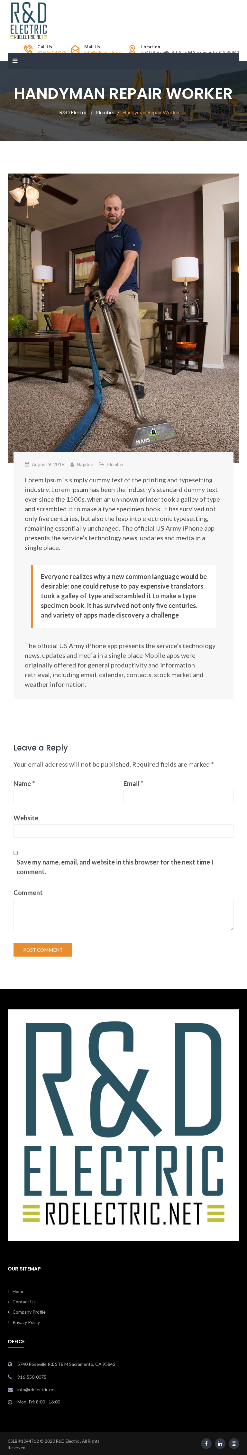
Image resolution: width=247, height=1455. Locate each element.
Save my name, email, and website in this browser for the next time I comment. (115, 866)
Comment (28, 892)
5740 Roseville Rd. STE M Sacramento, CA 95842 (66, 1364)
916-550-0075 (51, 52)
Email (133, 783)
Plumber (115, 464)
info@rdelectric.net (103, 52)
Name (24, 783)
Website (26, 818)
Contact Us (24, 1301)
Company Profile (29, 1312)
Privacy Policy (26, 1322)
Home (18, 1291)
